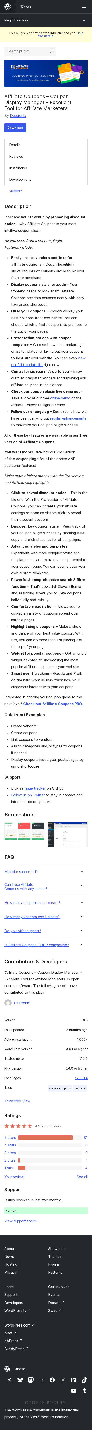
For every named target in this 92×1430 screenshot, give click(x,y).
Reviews (16, 156)
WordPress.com (19, 1325)
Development (20, 179)
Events (54, 1294)
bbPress (13, 1341)
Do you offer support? (22, 931)
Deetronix (18, 115)
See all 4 (81, 1078)
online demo (60, 398)
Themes (54, 1256)
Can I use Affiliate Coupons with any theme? (25, 886)
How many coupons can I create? (32, 903)
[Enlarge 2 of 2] (81, 828)
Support (15, 191)
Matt (10, 1333)
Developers (13, 1302)
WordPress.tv (17, 1310)
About (9, 1248)
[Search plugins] (51, 51)
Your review (14, 1177)
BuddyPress (16, 1349)
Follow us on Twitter (28, 795)
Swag (55, 1310)
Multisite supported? (21, 872)
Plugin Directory (16, 20)
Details (14, 145)
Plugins (54, 1264)
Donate (56, 1302)
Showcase (56, 1248)
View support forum (20, 1221)
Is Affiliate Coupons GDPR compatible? (36, 945)
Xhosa (20, 1369)
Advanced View (17, 1101)
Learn (9, 1287)
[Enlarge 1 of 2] (38, 828)
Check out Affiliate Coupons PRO (52, 704)
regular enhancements (68, 418)
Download (15, 128)
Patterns (55, 1272)
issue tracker (35, 788)
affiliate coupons (60, 1088)
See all (82, 1177)
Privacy (10, 1272)
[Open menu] (85, 6)
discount (80, 1088)
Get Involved (59, 1287)
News (9, 1256)
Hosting (10, 1264)
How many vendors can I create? (32, 917)
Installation (18, 168)
